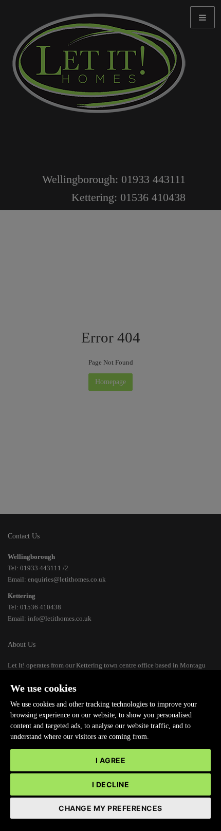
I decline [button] (111, 784)
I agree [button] (111, 760)
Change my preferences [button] (110, 808)
